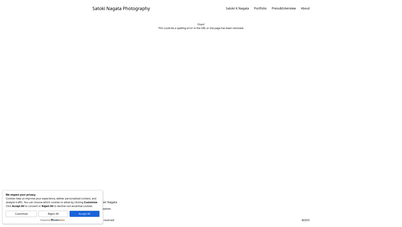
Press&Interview (284, 8)
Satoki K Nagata (237, 8)
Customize (21, 213)
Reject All (53, 213)
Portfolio (260, 8)
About (305, 8)
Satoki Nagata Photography (121, 8)
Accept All (84, 213)
